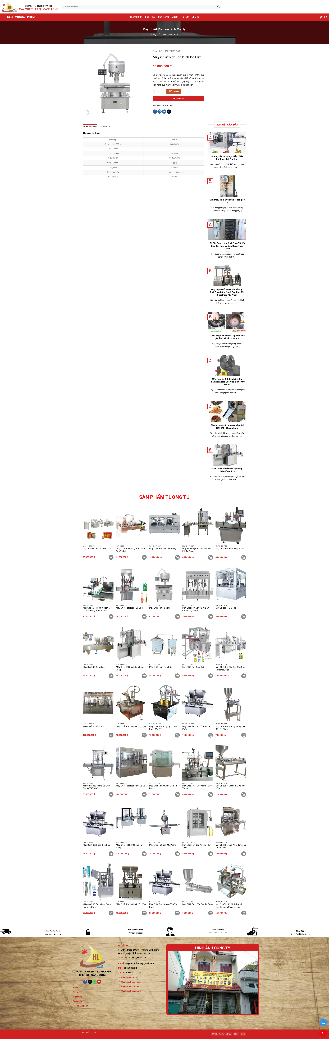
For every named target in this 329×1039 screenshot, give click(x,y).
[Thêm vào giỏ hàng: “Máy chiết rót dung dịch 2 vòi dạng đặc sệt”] (177, 735)
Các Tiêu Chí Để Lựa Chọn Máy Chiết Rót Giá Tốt (227, 470)
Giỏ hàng (173, 91)
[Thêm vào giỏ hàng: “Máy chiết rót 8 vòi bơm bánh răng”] (144, 675)
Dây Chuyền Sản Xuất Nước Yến (97, 548)
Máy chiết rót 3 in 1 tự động (162, 548)
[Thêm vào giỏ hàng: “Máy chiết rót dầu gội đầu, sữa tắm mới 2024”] (243, 675)
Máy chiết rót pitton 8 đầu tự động (163, 787)
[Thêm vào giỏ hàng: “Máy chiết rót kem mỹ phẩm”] (177, 853)
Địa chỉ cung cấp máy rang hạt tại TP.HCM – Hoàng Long (227, 426)
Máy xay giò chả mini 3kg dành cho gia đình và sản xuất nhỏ (227, 337)
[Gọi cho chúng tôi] (94, 982)
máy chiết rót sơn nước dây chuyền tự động (195, 609)
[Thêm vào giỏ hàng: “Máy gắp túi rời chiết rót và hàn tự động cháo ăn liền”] (243, 913)
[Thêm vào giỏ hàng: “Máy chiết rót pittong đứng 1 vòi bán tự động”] (243, 735)
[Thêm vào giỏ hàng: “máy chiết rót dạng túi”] (210, 675)
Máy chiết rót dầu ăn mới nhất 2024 (196, 846)
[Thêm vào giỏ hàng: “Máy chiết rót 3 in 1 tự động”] (177, 557)
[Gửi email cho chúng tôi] (169, 111)
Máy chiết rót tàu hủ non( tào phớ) (196, 727)
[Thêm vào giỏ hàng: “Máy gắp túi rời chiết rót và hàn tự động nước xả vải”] (111, 616)
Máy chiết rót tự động (159, 608)
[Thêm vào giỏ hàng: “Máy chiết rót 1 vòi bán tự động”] (144, 735)
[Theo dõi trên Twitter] (164, 111)
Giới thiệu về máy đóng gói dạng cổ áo (227, 201)
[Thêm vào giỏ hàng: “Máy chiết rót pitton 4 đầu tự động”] (177, 913)
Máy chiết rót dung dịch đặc (96, 845)
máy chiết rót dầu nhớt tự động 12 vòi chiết (231, 846)
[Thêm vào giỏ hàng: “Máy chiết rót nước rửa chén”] (144, 616)
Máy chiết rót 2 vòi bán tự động (131, 904)
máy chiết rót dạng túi (193, 667)
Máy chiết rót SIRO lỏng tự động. (129, 846)
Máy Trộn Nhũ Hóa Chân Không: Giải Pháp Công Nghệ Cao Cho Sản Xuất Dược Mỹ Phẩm (227, 292)
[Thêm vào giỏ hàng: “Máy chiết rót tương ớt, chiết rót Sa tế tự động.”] (111, 794)
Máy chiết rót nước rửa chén (130, 608)
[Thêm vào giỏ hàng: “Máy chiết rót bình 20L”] (111, 735)
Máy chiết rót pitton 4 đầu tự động (163, 905)
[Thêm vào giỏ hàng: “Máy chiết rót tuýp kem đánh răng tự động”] (111, 913)
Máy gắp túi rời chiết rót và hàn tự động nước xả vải (96, 609)
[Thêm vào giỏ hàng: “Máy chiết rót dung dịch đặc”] (111, 853)
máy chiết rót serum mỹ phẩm (230, 548)
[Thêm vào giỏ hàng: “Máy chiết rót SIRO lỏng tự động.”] (144, 853)
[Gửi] (218, 7)
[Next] (252, 982)
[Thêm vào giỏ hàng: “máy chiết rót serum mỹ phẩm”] (243, 557)
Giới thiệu (149, 17)
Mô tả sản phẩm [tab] (90, 127)
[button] (18, 17)
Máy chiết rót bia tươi (226, 608)
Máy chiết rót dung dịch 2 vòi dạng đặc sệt (163, 727)
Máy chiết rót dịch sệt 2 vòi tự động (230, 787)
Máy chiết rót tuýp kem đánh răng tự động (97, 905)
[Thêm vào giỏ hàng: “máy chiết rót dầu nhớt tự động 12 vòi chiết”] (243, 853)
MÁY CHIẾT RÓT (170, 34)
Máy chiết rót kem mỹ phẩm (162, 845)
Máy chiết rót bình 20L (93, 726)
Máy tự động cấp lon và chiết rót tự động (196, 549)
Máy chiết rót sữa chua (94, 667)
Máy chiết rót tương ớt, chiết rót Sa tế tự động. (96, 787)
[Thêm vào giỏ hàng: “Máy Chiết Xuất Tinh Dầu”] (177, 675)
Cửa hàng (163, 17)
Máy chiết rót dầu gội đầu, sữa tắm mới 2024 (230, 668)
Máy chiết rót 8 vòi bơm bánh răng (130, 668)
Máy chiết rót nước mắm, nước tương (197, 787)
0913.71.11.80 (133, 972)
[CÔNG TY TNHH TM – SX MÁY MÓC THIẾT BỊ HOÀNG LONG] (30, 7)
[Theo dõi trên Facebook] (155, 111)
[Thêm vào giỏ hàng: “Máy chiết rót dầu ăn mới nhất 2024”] (210, 853)
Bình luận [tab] (105, 127)
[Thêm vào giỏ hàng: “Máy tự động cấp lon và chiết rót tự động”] (210, 557)
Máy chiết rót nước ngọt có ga (130, 786)
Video (175, 17)
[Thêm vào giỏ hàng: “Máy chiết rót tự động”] (177, 616)
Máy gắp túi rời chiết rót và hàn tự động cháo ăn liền (229, 905)
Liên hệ (195, 17)
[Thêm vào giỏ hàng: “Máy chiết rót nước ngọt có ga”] (144, 794)
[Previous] (172, 982)
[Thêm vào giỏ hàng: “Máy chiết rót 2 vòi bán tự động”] (144, 913)
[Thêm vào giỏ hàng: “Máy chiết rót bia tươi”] (243, 616)
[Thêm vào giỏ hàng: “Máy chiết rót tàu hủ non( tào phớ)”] (210, 735)
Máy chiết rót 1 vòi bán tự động (131, 726)
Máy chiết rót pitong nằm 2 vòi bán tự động (130, 549)
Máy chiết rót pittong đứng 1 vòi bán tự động (231, 727)
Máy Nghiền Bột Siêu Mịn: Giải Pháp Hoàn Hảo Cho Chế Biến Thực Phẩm (227, 382)
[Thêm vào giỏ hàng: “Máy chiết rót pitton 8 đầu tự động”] (177, 794)
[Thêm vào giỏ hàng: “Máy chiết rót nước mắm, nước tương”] (210, 794)
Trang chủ (136, 17)
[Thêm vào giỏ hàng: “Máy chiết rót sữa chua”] (111, 675)
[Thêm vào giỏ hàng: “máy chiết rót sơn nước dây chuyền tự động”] (210, 616)
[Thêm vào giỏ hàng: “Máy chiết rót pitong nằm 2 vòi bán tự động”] (144, 557)
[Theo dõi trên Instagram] (159, 111)
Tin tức (184, 17)
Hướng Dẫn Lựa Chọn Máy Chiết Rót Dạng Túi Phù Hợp (227, 157)
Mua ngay (178, 98)
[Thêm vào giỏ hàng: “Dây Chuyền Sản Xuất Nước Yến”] (111, 557)
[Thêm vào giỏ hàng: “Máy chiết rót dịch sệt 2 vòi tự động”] (243, 794)
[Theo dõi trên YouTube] (99, 982)
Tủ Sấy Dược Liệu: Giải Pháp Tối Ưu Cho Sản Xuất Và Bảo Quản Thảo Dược (227, 246)
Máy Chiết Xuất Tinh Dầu (160, 667)
